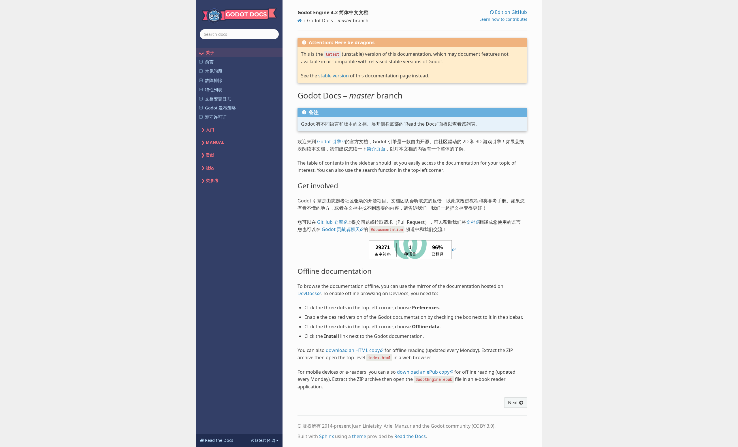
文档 (470, 222)
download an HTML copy (353, 350)
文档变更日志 (218, 99)
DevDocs (307, 293)
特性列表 (213, 89)
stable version (333, 75)
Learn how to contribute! (503, 19)
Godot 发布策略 (220, 108)
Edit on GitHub (510, 12)
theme (359, 436)
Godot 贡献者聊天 (341, 229)
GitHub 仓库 (330, 222)
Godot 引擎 (329, 141)
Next (513, 402)
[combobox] (239, 34)
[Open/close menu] (201, 61)
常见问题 (213, 71)
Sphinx (326, 436)
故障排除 (213, 80)
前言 (209, 62)
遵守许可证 (216, 117)
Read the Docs (410, 436)
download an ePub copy (423, 372)
